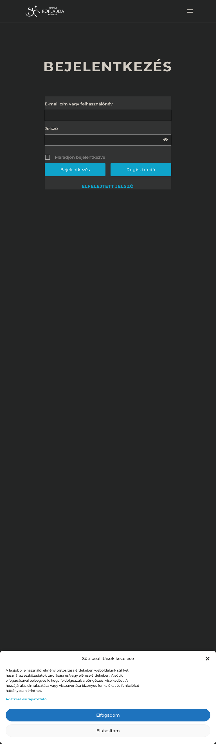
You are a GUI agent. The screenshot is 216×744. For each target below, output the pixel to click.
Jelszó (51, 128)
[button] (207, 658)
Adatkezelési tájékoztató (26, 699)
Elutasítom (108, 730)
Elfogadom (108, 715)
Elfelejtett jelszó (108, 186)
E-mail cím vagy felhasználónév (79, 104)
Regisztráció (141, 169)
